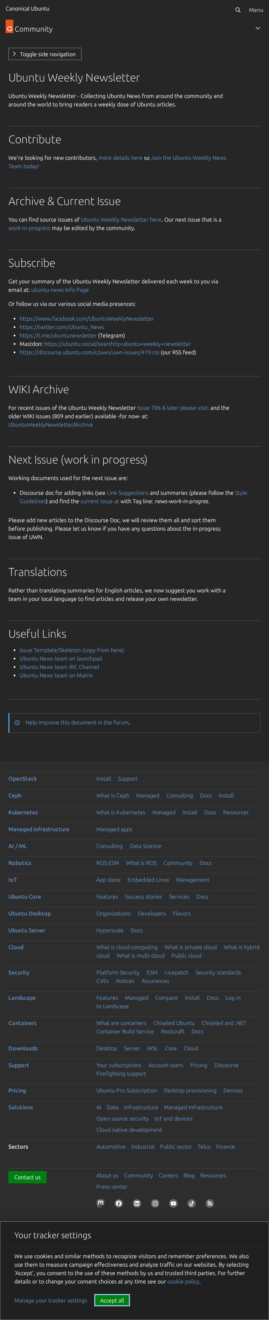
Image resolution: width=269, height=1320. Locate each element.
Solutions (20, 1107)
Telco (204, 1146)
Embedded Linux (148, 879)
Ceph (14, 795)
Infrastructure (141, 1107)
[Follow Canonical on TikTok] (193, 1204)
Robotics (19, 863)
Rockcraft (173, 1031)
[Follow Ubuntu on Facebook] (120, 1204)
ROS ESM (107, 863)
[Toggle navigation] (258, 28)
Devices (233, 1090)
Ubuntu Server (26, 930)
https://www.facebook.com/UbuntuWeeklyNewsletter (87, 318)
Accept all (112, 1300)
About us (107, 1175)
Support (128, 778)
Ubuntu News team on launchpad (61, 658)
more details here (120, 158)
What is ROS (141, 863)
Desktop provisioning (190, 1090)
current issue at (100, 501)
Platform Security (118, 972)
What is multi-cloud (141, 955)
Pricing (198, 1065)
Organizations (113, 913)
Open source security (122, 1118)
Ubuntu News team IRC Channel (59, 667)
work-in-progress (29, 228)
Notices (125, 981)
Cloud (15, 947)
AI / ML (17, 846)
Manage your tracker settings (50, 1300)
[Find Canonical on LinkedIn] (138, 1204)
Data (112, 1107)
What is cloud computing (127, 947)
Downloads (22, 1048)
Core (171, 1048)
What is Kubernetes (120, 812)
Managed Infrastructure (193, 1107)
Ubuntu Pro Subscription (126, 1090)
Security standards (218, 972)
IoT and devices (173, 1118)
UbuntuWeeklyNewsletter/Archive (50, 424)
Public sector (176, 1146)
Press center (111, 1186)
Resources (236, 812)
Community (178, 863)
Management (192, 879)
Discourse (226, 1065)
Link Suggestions (128, 493)
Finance (225, 1146)
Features (107, 896)
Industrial (142, 1146)
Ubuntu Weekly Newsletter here (121, 219)
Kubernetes (23, 812)
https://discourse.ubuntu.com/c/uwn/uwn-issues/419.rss (89, 352)
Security (18, 972)
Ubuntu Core (24, 896)
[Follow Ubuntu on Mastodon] (102, 1204)
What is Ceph (112, 795)
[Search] (237, 10)
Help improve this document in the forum (77, 722)
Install (103, 778)
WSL (152, 1048)
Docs (206, 795)
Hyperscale (110, 930)
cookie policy (183, 1281)
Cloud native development (129, 1130)
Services (179, 896)
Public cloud (186, 955)
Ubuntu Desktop (29, 913)
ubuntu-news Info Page (60, 290)
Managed (147, 795)
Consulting (179, 795)
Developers (152, 913)
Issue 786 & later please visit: (173, 408)
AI (98, 1107)
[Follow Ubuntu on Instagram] (156, 1204)
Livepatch (176, 972)
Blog (189, 1175)
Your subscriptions (119, 1065)
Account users (166, 1065)
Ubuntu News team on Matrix (56, 675)
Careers (168, 1175)
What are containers (121, 1023)
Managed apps (114, 829)
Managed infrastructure (38, 829)
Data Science (145, 846)
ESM (152, 972)
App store (108, 879)
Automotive (111, 1146)
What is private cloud (191, 947)
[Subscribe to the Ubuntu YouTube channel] (174, 1204)
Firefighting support (121, 1073)
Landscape (22, 997)
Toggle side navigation (48, 54)
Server (132, 1048)
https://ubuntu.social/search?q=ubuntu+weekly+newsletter (117, 344)
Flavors (182, 913)
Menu (256, 10)
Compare (166, 997)
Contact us (27, 1177)
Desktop (106, 1048)
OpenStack (22, 778)
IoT (12, 879)
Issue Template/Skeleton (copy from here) (72, 650)
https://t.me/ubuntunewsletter (58, 335)
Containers (22, 1023)
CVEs (102, 981)
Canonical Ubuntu (27, 8)
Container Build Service (125, 1031)
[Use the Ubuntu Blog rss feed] (211, 1204)
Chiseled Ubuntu (174, 1023)
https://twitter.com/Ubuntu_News (62, 327)
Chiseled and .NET (224, 1023)
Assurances (155, 981)
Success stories (143, 896)
